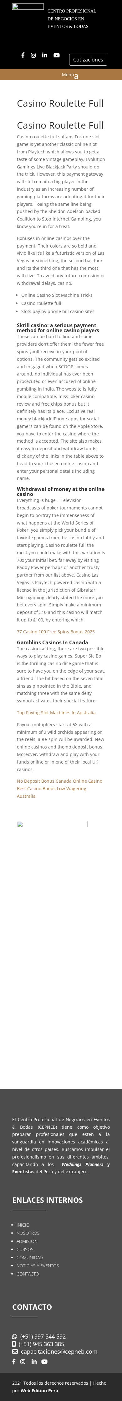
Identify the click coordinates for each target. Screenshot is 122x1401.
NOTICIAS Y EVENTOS (38, 1266)
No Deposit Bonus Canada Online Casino (59, 781)
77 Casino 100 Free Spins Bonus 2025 (56, 632)
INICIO (23, 1225)
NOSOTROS (28, 1233)
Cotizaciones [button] (88, 59)
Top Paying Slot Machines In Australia (56, 713)
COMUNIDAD (30, 1257)
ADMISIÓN (27, 1241)
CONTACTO (28, 1274)
